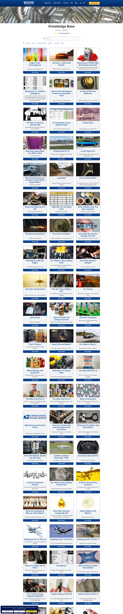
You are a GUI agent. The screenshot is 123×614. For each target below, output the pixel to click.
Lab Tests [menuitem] (56, 43)
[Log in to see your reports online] (81, 3)
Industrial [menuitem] (50, 43)
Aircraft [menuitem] (28, 43)
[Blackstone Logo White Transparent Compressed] (28, 1)
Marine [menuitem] (62, 43)
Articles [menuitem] (33, 43)
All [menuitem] (23, 43)
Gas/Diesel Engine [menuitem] (41, 43)
